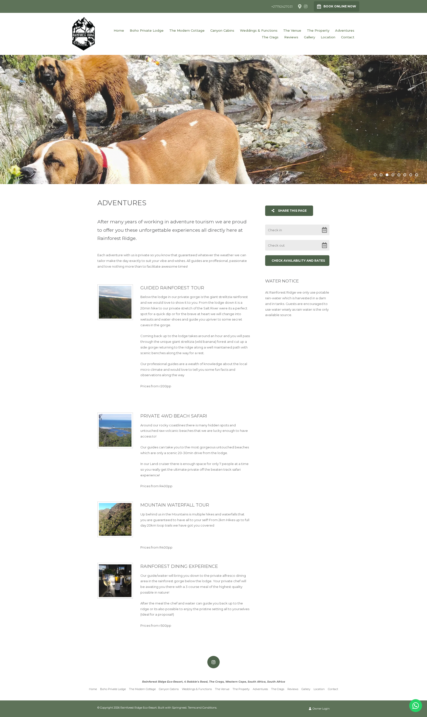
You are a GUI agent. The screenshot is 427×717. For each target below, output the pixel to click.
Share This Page (292, 210)
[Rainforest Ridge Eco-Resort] (83, 33)
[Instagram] (306, 6)
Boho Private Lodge (147, 30)
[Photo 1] (115, 302)
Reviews (291, 37)
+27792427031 (282, 6)
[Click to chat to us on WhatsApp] (415, 705)
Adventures (344, 30)
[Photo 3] (115, 519)
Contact (347, 37)
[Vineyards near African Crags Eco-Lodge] (115, 581)
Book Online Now (339, 6)
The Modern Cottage (187, 30)
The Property (318, 30)
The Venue (292, 30)
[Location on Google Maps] (299, 6)
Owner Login (321, 708)
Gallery (309, 37)
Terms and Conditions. (202, 707)
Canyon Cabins (222, 30)
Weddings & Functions (259, 30)
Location (328, 37)
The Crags (270, 37)
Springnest (179, 707)
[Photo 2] (115, 430)
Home (119, 30)
